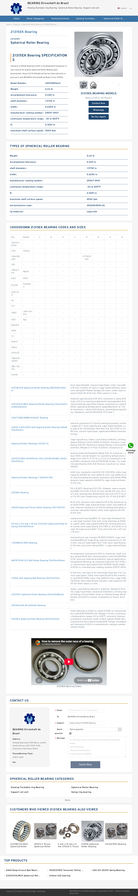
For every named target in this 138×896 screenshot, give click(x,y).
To (58, 717)
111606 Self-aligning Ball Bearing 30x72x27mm (35, 578)
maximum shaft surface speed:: (27, 130)
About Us (10, 891)
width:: (14, 107)
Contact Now (98, 103)
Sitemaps (41, 891)
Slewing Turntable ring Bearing (88, 18)
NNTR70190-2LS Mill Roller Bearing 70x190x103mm (38, 560)
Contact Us (22, 891)
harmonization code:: (21, 205)
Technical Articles (60, 18)
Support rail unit (69, 27)
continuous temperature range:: (27, 119)
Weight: (14, 89)
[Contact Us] (131, 448)
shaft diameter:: (19, 101)
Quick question (59, 731)
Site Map (32, 891)
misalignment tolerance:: (24, 95)
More (67, 800)
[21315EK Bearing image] (98, 54)
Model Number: (19, 83)
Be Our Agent (99, 117)
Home (17, 18)
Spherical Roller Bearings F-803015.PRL (32, 477)
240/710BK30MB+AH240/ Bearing (29, 418)
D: (12, 124)
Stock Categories (35, 18)
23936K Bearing (20, 492)
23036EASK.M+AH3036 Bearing (28, 605)
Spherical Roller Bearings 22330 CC (30, 443)
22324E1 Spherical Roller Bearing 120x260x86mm (37, 594)
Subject (59, 723)
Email (58, 710)
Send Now (85, 764)
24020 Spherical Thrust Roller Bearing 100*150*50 (38, 507)
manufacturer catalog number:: (27, 113)
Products (16, 24)
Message (60, 738)
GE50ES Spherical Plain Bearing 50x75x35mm (35, 619)
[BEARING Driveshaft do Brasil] (16, 7)
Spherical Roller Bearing (115, 18)
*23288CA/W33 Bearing (24, 543)
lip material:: (17, 211)
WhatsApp (98, 110)
